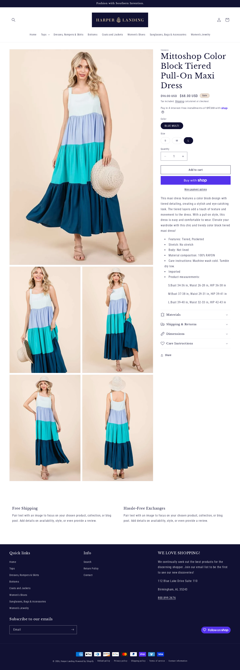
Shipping (179, 101)
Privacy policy (121, 661)
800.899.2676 (167, 597)
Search (88, 561)
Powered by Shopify (84, 661)
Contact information (178, 661)
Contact (88, 575)
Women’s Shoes (18, 594)
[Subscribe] (72, 629)
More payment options (195, 189)
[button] (13, 20)
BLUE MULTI (172, 125)
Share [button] (168, 355)
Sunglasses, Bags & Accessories (27, 601)
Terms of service (157, 661)
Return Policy (91, 568)
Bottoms (14, 581)
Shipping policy (138, 661)
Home (12, 561)
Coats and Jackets (19, 588)
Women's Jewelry (19, 608)
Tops (12, 568)
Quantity (165, 149)
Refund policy (104, 661)
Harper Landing (68, 661)
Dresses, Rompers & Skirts (24, 575)
